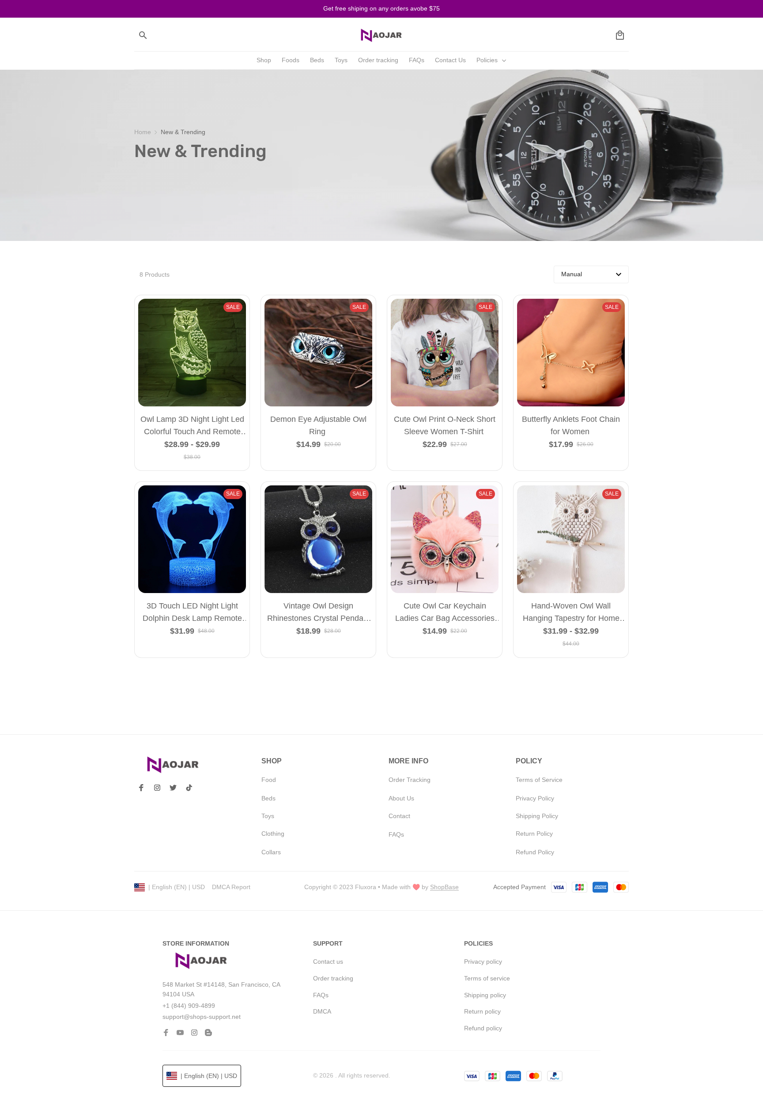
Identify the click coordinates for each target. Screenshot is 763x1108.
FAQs (321, 995)
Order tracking (333, 978)
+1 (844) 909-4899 (188, 1005)
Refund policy (483, 1028)
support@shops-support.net (201, 1016)
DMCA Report (231, 886)
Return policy (482, 1011)
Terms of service (487, 978)
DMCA (322, 1011)
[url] (444, 887)
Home (142, 131)
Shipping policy (485, 995)
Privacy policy (483, 961)
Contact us (328, 961)
